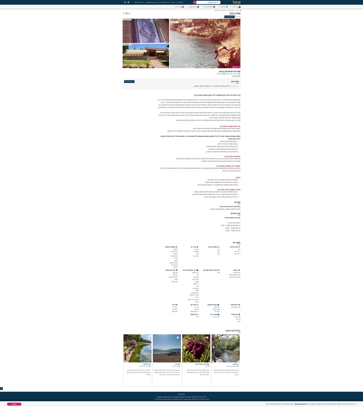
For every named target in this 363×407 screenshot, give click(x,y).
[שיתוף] (126, 13)
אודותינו (173, 2)
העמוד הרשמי (164, 2)
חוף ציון (177, 364)
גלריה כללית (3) (236, 67)
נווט (224, 74)
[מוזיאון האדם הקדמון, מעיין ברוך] (146, 31)
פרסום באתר (180, 2)
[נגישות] (1, 388)
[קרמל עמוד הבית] (235, 2)
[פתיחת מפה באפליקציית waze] (129, 13)
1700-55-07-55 (138, 2)
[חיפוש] (194, 2)
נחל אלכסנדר (146, 364)
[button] (214, 347)
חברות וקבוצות (192, 7)
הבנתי (14, 404)
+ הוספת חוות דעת (229, 17)
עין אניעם (236, 364)
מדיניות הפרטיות (300, 404)
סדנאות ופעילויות (208, 7)
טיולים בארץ (178, 7)
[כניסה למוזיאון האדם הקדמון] (146, 56)
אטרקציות (222, 7)
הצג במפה (219, 74)
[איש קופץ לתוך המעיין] (205, 43)
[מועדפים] (128, 2)
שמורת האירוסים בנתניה (202, 364)
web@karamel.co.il (151, 2)
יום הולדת (235, 7)
